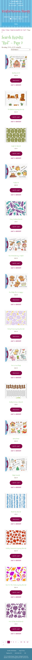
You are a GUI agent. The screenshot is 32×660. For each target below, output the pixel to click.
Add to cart (16, 117)
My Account (12, 5)
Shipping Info (9, 653)
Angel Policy (22, 650)
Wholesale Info (18, 653)
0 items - (16, 19)
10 (21, 642)
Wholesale (12, 3)
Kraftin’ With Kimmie (11, 650)
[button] (16, 85)
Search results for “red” (18, 30)
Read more (16, 80)
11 (24, 642)
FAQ (25, 653)
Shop (7, 30)
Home (3, 30)
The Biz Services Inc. (24, 657)
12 (27, 642)
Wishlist (20, 5)
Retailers (20, 3)
